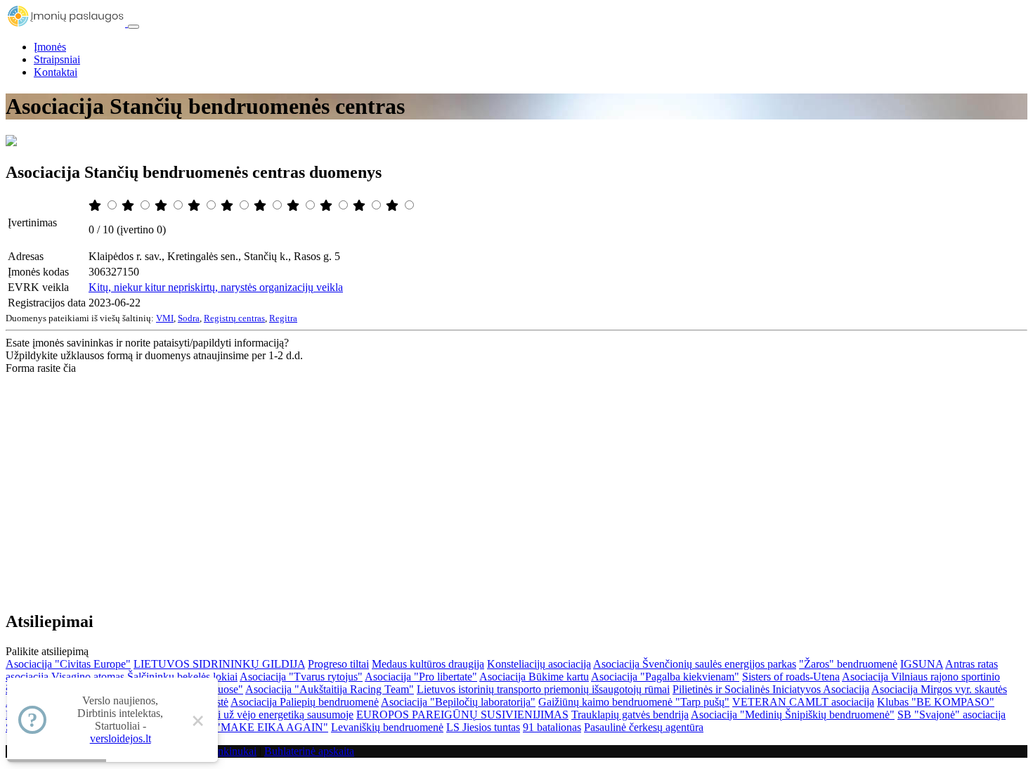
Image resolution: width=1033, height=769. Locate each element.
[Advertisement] (516, 480)
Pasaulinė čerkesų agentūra (643, 727)
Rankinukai (230, 751)
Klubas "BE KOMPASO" (935, 702)
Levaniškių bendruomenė (387, 727)
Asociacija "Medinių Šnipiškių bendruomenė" (793, 714)
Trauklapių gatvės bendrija (630, 714)
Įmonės (50, 47)
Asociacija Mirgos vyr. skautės (939, 689)
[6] (261, 206)
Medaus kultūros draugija (428, 664)
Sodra (189, 318)
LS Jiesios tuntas (483, 727)
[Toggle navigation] (133, 27)
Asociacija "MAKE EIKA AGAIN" (247, 727)
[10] (393, 206)
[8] (327, 206)
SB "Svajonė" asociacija (951, 714)
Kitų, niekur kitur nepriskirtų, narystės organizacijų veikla (216, 287)
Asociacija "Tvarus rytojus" (301, 677)
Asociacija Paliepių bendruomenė (304, 702)
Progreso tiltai (338, 664)
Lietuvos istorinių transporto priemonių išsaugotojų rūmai (543, 689)
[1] (96, 206)
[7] (294, 206)
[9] (360, 206)
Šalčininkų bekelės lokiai (182, 677)
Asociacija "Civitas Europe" (68, 664)
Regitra (283, 318)
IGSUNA (921, 664)
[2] (129, 206)
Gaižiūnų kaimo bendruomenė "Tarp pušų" (633, 702)
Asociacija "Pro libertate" (421, 677)
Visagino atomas (87, 677)
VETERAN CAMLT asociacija (803, 702)
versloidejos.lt (120, 738)
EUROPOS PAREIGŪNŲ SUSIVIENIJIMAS (462, 714)
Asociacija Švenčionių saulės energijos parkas (694, 664)
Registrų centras (234, 318)
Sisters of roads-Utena (791, 677)
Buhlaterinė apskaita (309, 751)
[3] (162, 206)
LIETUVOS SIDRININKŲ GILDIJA (219, 664)
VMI (165, 318)
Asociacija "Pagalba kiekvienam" (665, 677)
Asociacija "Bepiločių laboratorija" (458, 702)
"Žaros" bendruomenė (848, 664)
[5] (228, 206)
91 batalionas (552, 727)
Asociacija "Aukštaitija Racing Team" (329, 689)
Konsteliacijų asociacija (539, 664)
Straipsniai (57, 59)
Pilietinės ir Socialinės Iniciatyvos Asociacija (771, 689)
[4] (195, 206)
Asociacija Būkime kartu (534, 677)
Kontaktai (55, 72)
